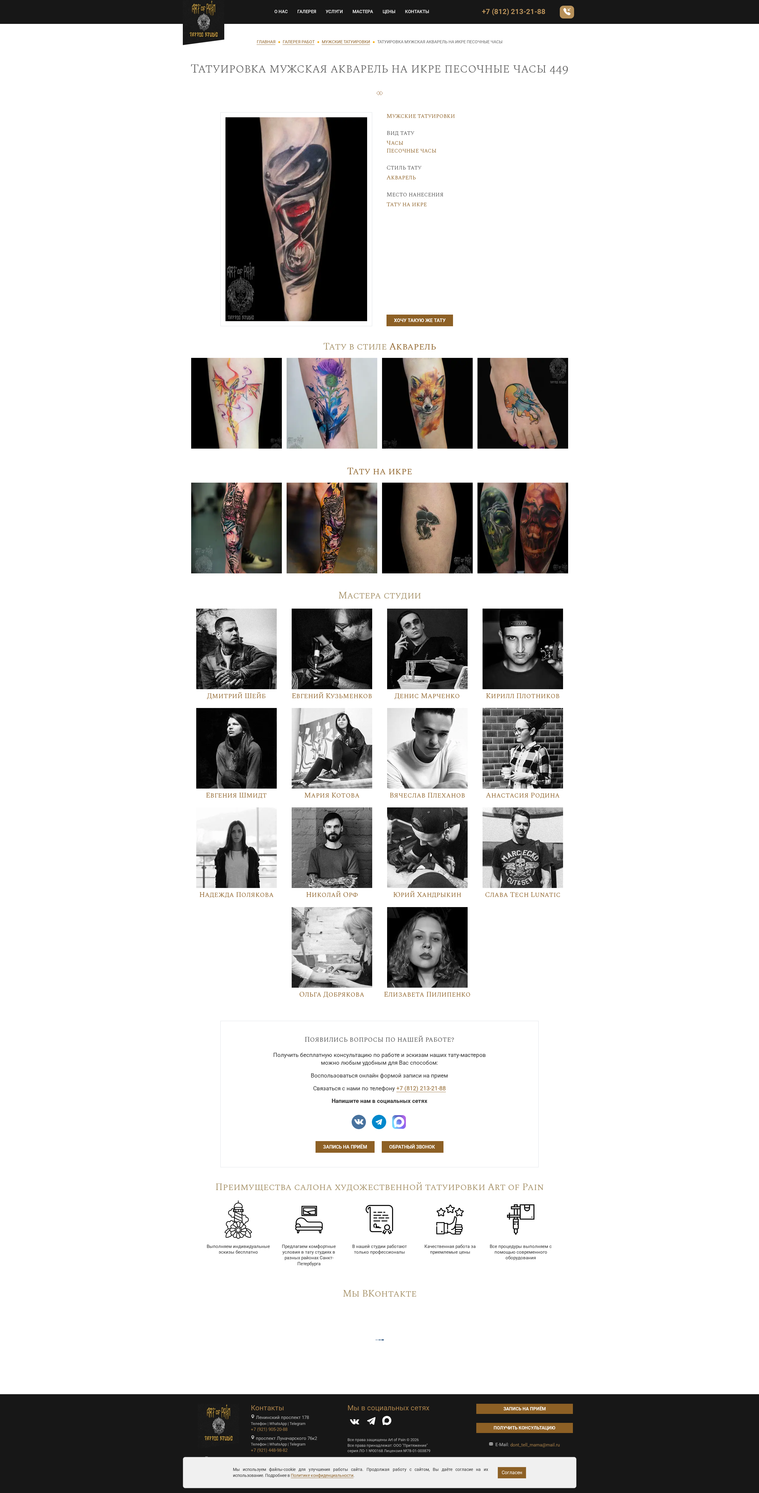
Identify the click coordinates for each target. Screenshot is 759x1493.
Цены (389, 11)
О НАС (281, 11)
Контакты (417, 11)
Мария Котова (332, 795)
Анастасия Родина (523, 795)
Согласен (512, 1472)
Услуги (334, 11)
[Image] (236, 403)
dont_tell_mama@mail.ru (535, 1445)
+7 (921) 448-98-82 (269, 1450)
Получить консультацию (524, 1428)
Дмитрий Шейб (236, 696)
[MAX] (387, 1422)
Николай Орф (332, 894)
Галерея (306, 11)
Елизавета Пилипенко (427, 994)
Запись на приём (345, 1147)
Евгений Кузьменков (332, 696)
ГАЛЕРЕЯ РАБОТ (299, 41)
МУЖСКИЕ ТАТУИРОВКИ (346, 41)
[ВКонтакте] (354, 1422)
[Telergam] (379, 1122)
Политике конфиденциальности (322, 1475)
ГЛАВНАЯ (266, 41)
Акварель (401, 177)
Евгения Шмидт (236, 795)
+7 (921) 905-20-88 (269, 1429)
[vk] (359, 1122)
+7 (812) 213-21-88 (513, 11)
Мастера (363, 11)
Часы (395, 142)
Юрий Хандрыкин (427, 894)
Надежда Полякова (236, 894)
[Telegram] (371, 1422)
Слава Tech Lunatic (523, 894)
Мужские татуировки (421, 116)
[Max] (399, 1122)
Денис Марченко (427, 696)
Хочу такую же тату (420, 320)
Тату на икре (407, 204)
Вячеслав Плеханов (427, 795)
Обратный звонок (412, 1147)
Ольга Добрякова (331, 994)
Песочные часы (412, 150)
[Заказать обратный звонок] (567, 12)
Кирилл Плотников (523, 696)
